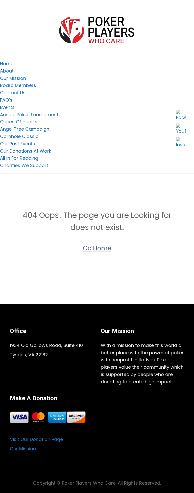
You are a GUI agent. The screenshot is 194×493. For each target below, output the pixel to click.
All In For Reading (19, 158)
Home (6, 63)
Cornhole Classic (19, 136)
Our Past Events (17, 143)
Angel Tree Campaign (24, 129)
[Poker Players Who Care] (97, 30)
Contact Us (13, 92)
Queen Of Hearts (18, 122)
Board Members (18, 85)
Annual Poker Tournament (29, 114)
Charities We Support (24, 165)
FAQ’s (6, 100)
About (7, 71)
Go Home (97, 248)
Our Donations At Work (25, 151)
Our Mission (13, 78)
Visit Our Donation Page (36, 439)
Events (7, 107)
